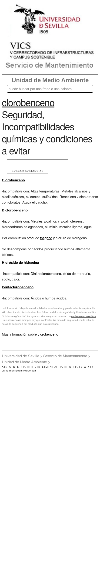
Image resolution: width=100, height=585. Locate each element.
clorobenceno (48, 334)
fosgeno (46, 237)
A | (3, 366)
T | (74, 366)
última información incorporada (19, 370)
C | (11, 366)
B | (7, 366)
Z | (92, 366)
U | (78, 366)
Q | (63, 366)
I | (33, 366)
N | (51, 366)
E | (18, 366)
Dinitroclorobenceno (46, 273)
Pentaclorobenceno (17, 286)
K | (39, 366)
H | (30, 366)
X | (85, 366)
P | (59, 366)
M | (47, 366)
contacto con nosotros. (83, 316)
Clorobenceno (13, 179)
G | (26, 366)
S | (70, 366)
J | (36, 366)
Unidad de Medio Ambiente (50, 80)
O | (55, 366)
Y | (89, 366)
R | (67, 366)
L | (43, 366)
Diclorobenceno (15, 210)
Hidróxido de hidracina (20, 262)
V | (81, 366)
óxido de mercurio (76, 273)
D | (15, 366)
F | (22, 366)
